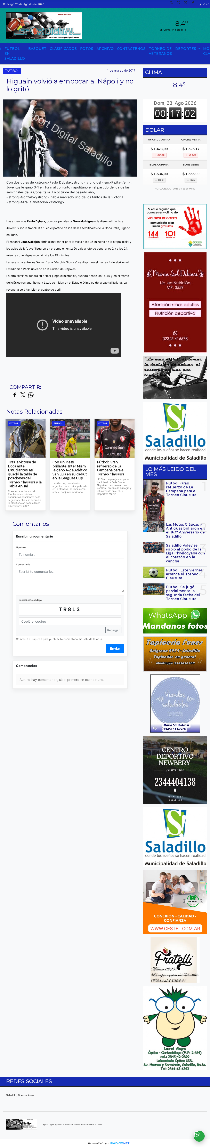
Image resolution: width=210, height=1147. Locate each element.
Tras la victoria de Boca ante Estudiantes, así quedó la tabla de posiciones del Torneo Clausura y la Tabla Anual (25, 474)
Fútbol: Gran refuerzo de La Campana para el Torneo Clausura (110, 468)
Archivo (105, 49)
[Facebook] (194, 4)
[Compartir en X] (23, 395)
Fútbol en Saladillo (15, 53)
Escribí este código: (30, 599)
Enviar (115, 648)
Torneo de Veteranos (160, 51)
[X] (187, 4)
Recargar (113, 630)
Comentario (23, 564)
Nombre (21, 547)
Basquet (37, 49)
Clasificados (63, 49)
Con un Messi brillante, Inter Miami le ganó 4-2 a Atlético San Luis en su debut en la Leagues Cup (69, 470)
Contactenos (131, 49)
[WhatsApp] (180, 4)
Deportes (186, 49)
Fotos (86, 49)
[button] (172, 4)
